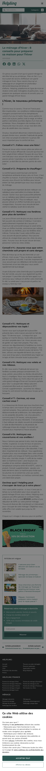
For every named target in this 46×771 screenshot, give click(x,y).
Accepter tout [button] (23, 758)
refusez (11, 741)
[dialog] (23, 740)
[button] (23, 765)
